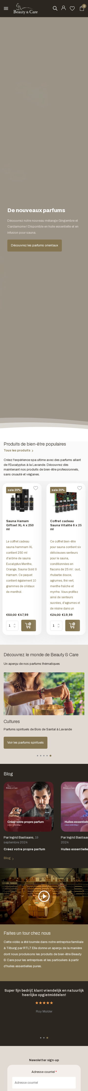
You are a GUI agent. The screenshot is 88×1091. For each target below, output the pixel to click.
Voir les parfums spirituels (25, 742)
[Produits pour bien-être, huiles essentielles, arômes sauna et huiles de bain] (25, 8)
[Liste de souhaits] (72, 8)
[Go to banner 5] (44, 710)
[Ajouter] (28, 625)
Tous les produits (17, 450)
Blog (7, 858)
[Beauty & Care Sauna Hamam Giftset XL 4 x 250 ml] (22, 501)
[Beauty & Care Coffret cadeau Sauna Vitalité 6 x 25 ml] (66, 501)
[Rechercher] (55, 8)
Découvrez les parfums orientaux (34, 245)
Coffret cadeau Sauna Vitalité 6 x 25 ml (66, 525)
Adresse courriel (44, 1072)
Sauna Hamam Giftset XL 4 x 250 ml (20, 525)
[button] (37, 755)
